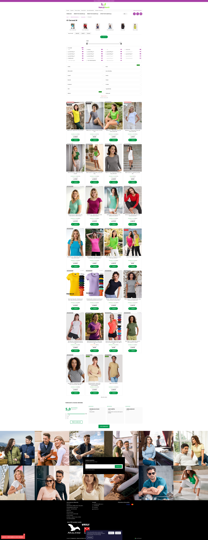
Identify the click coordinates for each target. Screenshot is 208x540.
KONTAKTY (68, 504)
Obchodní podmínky (70, 512)
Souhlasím (118, 533)
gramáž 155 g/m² (94, 58)
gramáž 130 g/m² (133, 53)
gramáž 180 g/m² (94, 51)
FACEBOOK (96, 507)
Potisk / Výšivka (77, 10)
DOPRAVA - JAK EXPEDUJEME (72, 509)
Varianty (76, 140)
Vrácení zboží (83, 10)
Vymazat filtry (103, 96)
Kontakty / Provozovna (99, 10)
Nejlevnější (77, 33)
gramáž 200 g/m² (114, 51)
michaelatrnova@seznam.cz (98, 504)
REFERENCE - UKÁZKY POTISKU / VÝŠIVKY (74, 517)
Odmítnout (111, 533)
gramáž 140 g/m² (94, 56)
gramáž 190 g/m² (75, 56)
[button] (85, 66)
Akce (75, 49)
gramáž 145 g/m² (114, 53)
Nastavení (90, 537)
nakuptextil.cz (96, 509)
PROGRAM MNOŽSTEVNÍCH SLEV (72, 507)
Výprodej (71, 10)
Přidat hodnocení (76, 422)
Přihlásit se (118, 466)
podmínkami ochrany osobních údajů (101, 469)
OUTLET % (133, 49)
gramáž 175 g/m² (114, 56)
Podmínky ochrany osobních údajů (72, 513)
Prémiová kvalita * (133, 58)
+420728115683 (96, 505)
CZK (130, 13)
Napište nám (69, 510)
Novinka (94, 49)
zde (100, 534)
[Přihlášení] (137, 13)
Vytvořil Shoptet (138, 538)
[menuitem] (69, 14)
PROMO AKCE (75, 58)
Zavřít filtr (104, 36)
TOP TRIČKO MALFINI (94, 60)
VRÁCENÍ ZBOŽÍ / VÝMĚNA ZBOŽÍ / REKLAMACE (75, 505)
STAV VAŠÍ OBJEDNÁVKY (71, 518)
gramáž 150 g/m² (75, 53)
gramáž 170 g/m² (94, 53)
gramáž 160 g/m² (75, 51)
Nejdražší (83, 33)
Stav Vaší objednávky (90, 10)
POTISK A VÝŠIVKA (70, 515)
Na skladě (75, 47)
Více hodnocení (104, 426)
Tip (114, 49)
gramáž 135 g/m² (114, 58)
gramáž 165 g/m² (133, 56)
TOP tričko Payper (75, 60)
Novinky (68, 10)
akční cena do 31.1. (114, 60)
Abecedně (88, 33)
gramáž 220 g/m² (133, 51)
